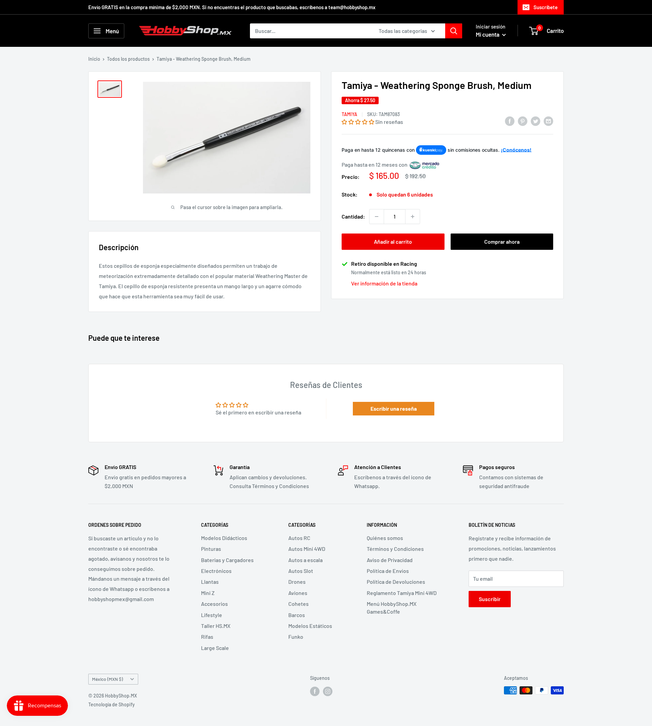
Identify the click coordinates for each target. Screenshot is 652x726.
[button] (358, 122)
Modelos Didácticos (224, 538)
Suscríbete (545, 7)
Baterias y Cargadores (227, 560)
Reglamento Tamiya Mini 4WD (402, 593)
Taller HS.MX (216, 625)
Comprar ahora (502, 241)
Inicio (94, 59)
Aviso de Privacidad (390, 560)
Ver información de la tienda (384, 283)
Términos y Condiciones (395, 548)
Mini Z (208, 593)
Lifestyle (211, 615)
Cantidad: (353, 216)
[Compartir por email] (548, 120)
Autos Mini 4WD (306, 548)
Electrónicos (216, 570)
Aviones (297, 593)
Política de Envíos (388, 570)
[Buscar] (453, 30)
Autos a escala (305, 560)
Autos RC (299, 538)
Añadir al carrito (393, 241)
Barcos (296, 615)
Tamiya (349, 114)
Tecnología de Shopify (111, 704)
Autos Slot (300, 570)
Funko (295, 636)
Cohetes (298, 603)
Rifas (207, 636)
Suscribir (490, 599)
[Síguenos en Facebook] (315, 691)
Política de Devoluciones (396, 581)
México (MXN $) (107, 679)
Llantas (210, 581)
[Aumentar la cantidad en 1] (412, 216)
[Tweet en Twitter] (535, 120)
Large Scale (215, 648)
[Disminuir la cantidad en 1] (376, 216)
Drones (297, 581)
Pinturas (211, 548)
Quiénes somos (385, 538)
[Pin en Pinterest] (522, 120)
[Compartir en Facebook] (509, 120)
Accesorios (214, 603)
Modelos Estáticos (310, 625)
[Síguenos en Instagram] (327, 691)
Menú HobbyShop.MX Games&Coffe (392, 607)
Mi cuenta (488, 34)
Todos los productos (128, 59)
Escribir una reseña (393, 408)
